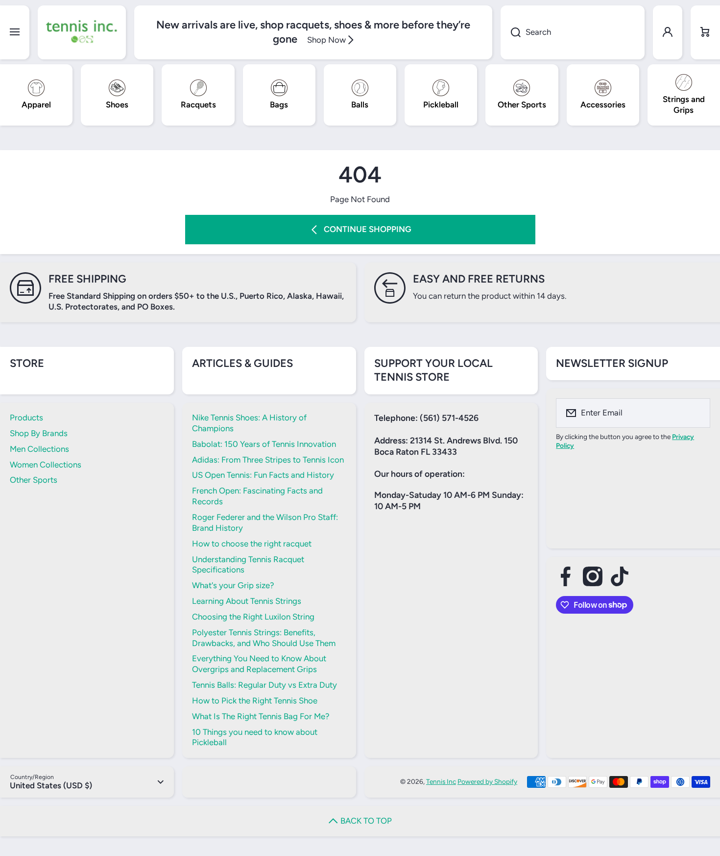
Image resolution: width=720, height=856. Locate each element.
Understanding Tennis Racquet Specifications (248, 564)
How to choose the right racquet (252, 543)
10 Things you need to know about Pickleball (254, 737)
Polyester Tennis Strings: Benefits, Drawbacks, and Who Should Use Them (264, 637)
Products (26, 417)
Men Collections (39, 449)
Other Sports (33, 480)
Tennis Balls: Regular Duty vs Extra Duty (264, 685)
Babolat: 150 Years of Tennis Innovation (264, 444)
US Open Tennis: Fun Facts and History (263, 475)
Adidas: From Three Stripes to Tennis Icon (268, 460)
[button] (705, 32)
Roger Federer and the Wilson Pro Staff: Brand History (265, 522)
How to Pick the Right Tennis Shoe (254, 700)
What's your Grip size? (233, 585)
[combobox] (573, 32)
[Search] (511, 32)
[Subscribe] (696, 413)
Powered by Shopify (487, 781)
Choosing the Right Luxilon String (253, 617)
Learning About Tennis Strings (246, 601)
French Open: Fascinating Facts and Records (257, 496)
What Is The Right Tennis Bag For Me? (260, 716)
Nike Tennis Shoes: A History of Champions (249, 423)
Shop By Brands (39, 433)
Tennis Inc (441, 781)
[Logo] (82, 32)
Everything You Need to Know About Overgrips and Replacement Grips (259, 663)
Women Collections (45, 464)
